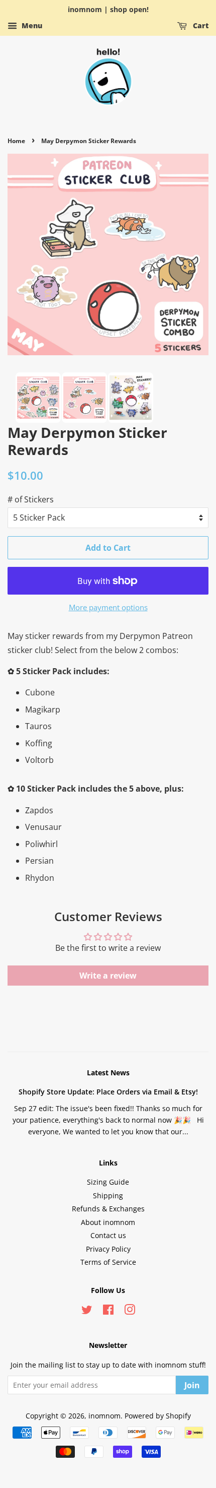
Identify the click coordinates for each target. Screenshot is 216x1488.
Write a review (108, 975)
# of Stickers (31, 499)
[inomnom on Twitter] (86, 1311)
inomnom (104, 1415)
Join (192, 1385)
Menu (31, 25)
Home (16, 141)
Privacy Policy (108, 1249)
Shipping (108, 1195)
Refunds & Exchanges (108, 1208)
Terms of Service (108, 1262)
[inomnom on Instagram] (129, 1311)
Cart (199, 25)
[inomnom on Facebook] (108, 1311)
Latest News (108, 1072)
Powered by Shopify (158, 1415)
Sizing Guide (108, 1182)
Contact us (108, 1235)
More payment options (108, 607)
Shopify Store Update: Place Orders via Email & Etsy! (108, 1091)
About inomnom (108, 1222)
